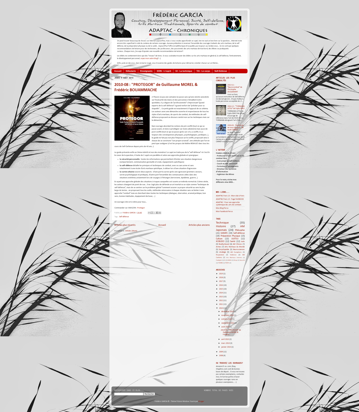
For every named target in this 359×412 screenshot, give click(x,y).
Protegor (141, 208)
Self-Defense (220, 71)
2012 (221, 300)
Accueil (117, 71)
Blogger (201, 401)
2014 (221, 293)
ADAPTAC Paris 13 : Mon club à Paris (230, 196)
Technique (222, 222)
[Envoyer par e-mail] (149, 212)
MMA (229, 260)
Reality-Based (224, 244)
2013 (221, 297)
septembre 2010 (228, 323)
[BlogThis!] (151, 212)
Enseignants (146, 71)
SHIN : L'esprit (164, 71)
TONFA (227, 263)
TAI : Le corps (203, 71)
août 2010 (225, 327)
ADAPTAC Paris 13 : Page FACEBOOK (230, 199)
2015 (221, 289)
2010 (221, 308)
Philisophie (240, 230)
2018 (221, 277)
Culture (219, 239)
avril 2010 (225, 339)
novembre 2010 (227, 315)
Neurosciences (239, 249)
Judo (243, 241)
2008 (221, 356)
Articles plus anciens (199, 225)
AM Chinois (237, 244)
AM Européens (236, 252)
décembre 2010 (227, 312)
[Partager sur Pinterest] (159, 212)
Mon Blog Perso (222, 208)
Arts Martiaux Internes (234, 257)
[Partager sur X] (154, 212)
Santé (232, 241)
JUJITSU (234, 239)
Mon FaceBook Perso (224, 211)
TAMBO (220, 263)
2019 (221, 274)
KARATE (224, 233)
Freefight (219, 260)
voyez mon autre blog (149, 58)
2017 (221, 281)
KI (224, 260)
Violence (233, 255)
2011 (221, 304)
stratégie (222, 252)
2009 (221, 352)
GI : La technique (183, 71)
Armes (218, 247)
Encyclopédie (224, 249)
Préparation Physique (230, 236)
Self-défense (124, 217)
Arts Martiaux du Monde (235, 247)
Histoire (221, 226)
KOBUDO (220, 241)
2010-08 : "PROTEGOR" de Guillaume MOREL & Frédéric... (231, 332)
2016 (221, 285)
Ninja (235, 260)
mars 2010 (225, 343)
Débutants (131, 71)
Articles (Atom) (131, 231)
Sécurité (242, 260)
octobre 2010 (226, 319)
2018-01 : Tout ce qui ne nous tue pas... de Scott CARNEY (235, 127)
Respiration (220, 255)
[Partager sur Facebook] (157, 212)
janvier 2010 (226, 347)
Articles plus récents (124, 225)
